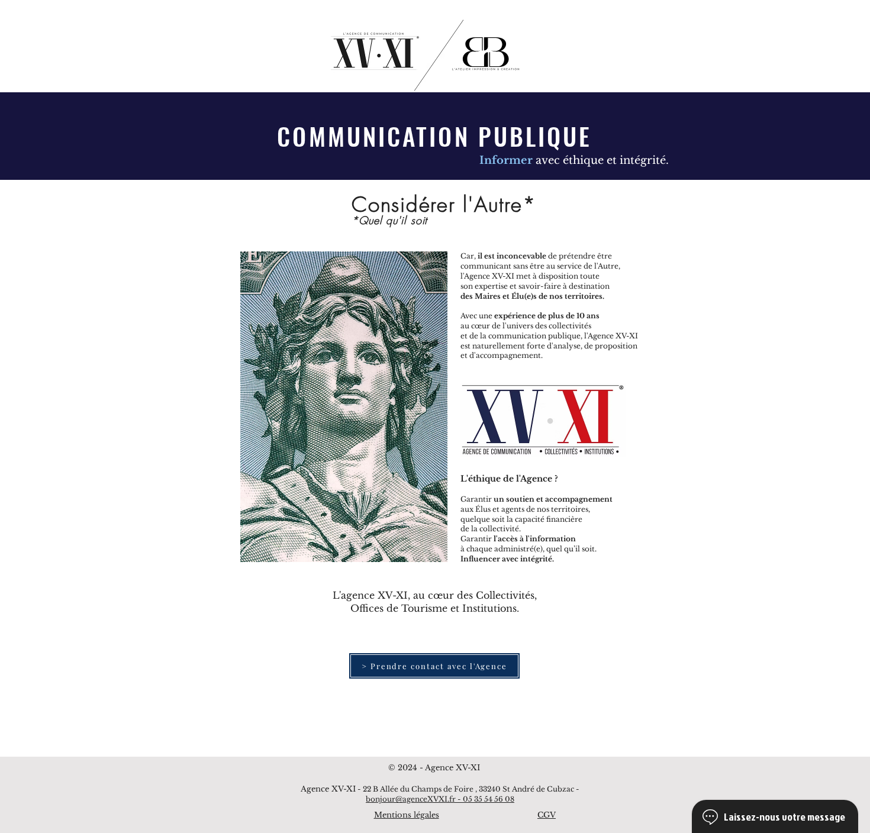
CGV (546, 815)
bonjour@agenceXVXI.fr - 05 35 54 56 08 (440, 799)
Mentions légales (406, 815)
